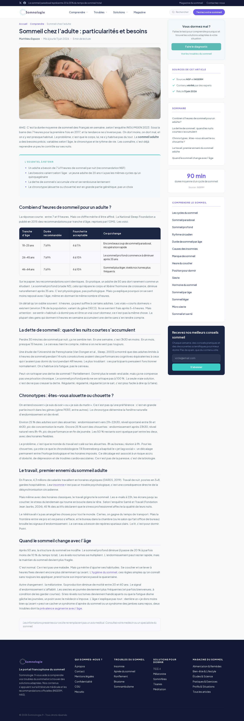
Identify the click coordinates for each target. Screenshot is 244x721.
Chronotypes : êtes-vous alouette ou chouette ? (193, 140)
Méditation (159, 689)
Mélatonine (159, 673)
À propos (80, 666)
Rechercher (182, 12)
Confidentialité (83, 681)
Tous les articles (202, 691)
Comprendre (77, 12)
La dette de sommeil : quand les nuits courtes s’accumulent (192, 130)
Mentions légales (84, 676)
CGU (77, 686)
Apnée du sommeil (124, 671)
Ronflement (121, 676)
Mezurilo (79, 691)
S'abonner (196, 367)
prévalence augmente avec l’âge (61, 608)
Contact (80, 671)
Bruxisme (119, 681)
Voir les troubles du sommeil (196, 53)
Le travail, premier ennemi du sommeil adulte (192, 149)
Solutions (119, 12)
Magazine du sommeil (191, 2)
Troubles (99, 12)
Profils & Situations (204, 686)
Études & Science (203, 676)
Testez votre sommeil (209, 12)
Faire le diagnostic (196, 46)
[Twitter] (20, 3)
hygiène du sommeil (104, 572)
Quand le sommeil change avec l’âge (192, 157)
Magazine (140, 12)
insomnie (58, 484)
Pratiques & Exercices (205, 681)
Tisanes (157, 684)
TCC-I (157, 668)
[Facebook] (24, 3)
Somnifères (160, 679)
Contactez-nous (215, 2)
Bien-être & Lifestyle (204, 671)
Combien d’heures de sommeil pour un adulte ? (193, 120)
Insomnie (119, 666)
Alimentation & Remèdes (207, 666)
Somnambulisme (124, 686)
